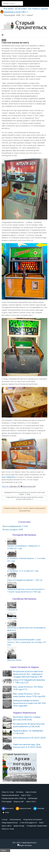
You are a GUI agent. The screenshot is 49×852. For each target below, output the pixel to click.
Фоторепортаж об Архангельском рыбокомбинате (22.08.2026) (29, 725)
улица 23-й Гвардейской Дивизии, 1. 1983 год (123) (29, 681)
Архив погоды (19, 826)
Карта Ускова (31, 792)
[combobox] (12, 3)
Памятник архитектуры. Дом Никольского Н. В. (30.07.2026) (27, 745)
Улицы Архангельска (10, 822)
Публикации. (32, 798)
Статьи (4, 819)
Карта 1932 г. (26, 795)
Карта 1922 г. (31, 801)
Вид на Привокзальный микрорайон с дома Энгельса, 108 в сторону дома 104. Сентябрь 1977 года (26, 642)
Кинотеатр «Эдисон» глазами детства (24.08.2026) (26, 718)
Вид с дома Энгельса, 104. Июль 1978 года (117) (28, 688)
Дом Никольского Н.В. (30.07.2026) (29, 737)
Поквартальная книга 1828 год (14, 798)
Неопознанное (15, 819)
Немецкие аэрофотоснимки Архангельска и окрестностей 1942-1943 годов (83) (29, 703)
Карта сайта (6, 826)
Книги (41, 822)
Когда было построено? (32, 819)
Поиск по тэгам (8, 792)
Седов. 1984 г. (12, 618)
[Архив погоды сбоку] (20, 767)
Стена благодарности (28, 822)
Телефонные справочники (37, 826)
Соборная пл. (12, 610)
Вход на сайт (19, 801)
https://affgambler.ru (9, 477)
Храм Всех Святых (14, 660)
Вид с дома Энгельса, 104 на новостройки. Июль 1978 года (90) (29, 695)
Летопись (19, 792)
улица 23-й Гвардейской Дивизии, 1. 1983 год (24, 580)
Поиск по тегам (8, 829)
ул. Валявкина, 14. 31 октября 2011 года (22, 571)
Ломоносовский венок (10, 795)
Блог (3, 40)
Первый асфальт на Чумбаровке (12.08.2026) (28, 732)
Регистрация (7, 801)
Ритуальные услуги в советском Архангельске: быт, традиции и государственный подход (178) (28, 674)
